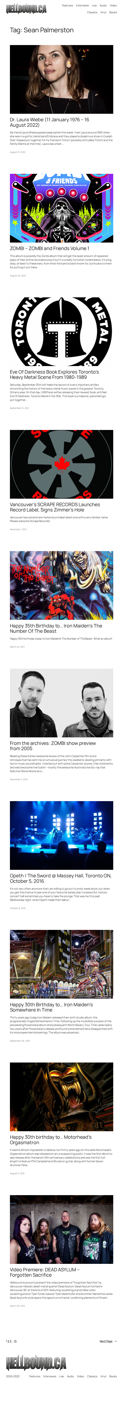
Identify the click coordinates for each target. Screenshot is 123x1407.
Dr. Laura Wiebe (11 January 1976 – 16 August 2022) (49, 122)
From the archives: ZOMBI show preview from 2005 (53, 745)
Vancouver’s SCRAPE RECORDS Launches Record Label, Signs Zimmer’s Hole (55, 507)
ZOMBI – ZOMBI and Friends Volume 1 (50, 248)
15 (15, 1341)
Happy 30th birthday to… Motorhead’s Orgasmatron (51, 1139)
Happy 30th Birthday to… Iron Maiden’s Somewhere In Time (51, 1007)
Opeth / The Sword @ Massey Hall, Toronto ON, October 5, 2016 (61, 878)
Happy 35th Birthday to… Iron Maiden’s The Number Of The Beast (56, 628)
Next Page (108, 1341)
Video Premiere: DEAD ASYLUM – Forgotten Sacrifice (45, 1272)
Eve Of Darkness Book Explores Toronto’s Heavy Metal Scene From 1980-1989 (54, 374)
